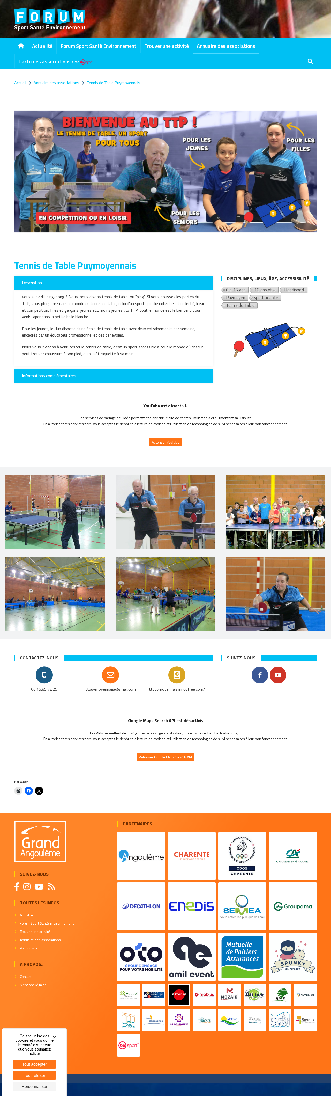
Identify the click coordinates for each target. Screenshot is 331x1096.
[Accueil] (21, 46)
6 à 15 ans (236, 290)
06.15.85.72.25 (44, 689)
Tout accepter (34, 1064)
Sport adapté (266, 298)
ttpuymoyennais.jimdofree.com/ (177, 689)
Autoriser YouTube (165, 442)
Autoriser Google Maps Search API (165, 757)
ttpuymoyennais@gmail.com (110, 689)
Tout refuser (34, 1075)
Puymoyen (235, 298)
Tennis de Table (240, 305)
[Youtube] (278, 675)
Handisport (294, 290)
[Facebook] (260, 675)
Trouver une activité (166, 46)
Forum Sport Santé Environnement (98, 46)
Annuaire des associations (226, 46)
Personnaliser (34, 1086)
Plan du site (29, 948)
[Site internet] (176, 674)
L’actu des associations (48, 61)
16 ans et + (265, 290)
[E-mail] (110, 674)
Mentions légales (33, 984)
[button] (113, 283)
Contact (25, 976)
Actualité (42, 46)
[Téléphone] (44, 674)
